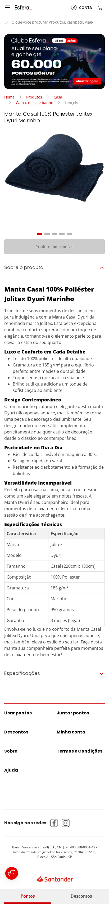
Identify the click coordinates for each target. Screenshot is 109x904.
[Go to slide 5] (69, 234)
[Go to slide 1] (39, 234)
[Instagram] (66, 823)
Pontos (28, 896)
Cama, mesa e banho (34, 102)
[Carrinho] (101, 7)
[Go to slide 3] (54, 234)
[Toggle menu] (7, 7)
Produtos (34, 97)
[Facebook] (54, 823)
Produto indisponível (54, 246)
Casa (58, 97)
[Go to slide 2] (47, 234)
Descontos (81, 896)
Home (9, 97)
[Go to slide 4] (62, 234)
